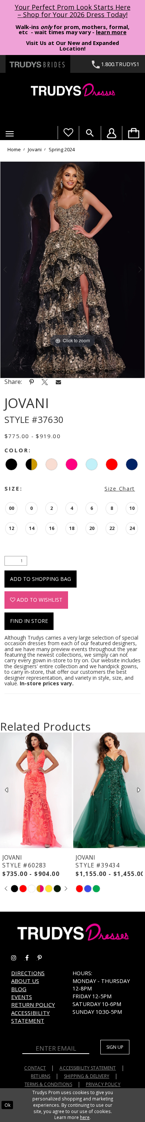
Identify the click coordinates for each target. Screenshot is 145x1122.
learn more (111, 32)
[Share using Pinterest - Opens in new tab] (31, 381)
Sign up (114, 1047)
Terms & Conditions (48, 1084)
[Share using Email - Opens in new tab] (58, 382)
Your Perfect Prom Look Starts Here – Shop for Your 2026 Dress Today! (72, 11)
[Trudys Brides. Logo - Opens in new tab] (38, 64)
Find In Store (29, 620)
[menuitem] (133, 133)
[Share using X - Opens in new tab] (45, 381)
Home (14, 149)
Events (21, 996)
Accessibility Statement (30, 1016)
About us (25, 980)
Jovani (35, 149)
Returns (40, 1076)
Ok (7, 1105)
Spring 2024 (62, 149)
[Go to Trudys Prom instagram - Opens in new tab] (18, 957)
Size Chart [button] (119, 488)
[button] (9, 134)
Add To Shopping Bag (40, 578)
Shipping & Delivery (86, 1076)
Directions (28, 973)
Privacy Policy (103, 1084)
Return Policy (33, 1004)
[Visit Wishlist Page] (68, 132)
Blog (18, 989)
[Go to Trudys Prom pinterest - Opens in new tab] (43, 957)
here (85, 1117)
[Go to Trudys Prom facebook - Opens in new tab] (31, 957)
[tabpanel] (72, 270)
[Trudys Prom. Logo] (72, 91)
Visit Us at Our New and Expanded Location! (72, 45)
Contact (35, 1068)
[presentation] (36, 790)
